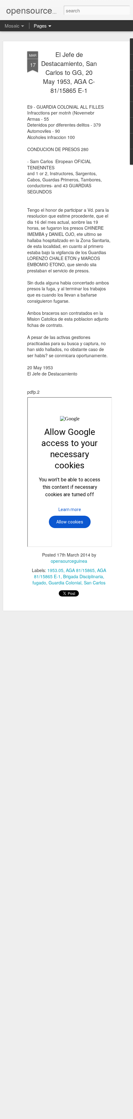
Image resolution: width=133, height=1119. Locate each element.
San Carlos (94, 582)
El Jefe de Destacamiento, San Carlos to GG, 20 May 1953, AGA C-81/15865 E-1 (69, 72)
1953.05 (55, 570)
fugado (39, 582)
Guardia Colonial (65, 582)
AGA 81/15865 (80, 570)
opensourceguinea (69, 561)
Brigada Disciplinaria (83, 576)
